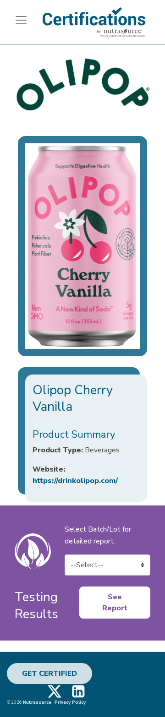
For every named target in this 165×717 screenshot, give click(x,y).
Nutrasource (37, 702)
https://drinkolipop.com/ (75, 481)
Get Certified (49, 673)
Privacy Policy (70, 702)
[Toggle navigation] (17, 20)
